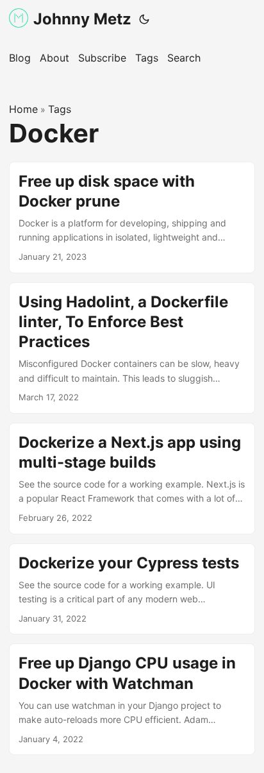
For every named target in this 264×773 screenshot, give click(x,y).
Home (23, 109)
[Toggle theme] (144, 19)
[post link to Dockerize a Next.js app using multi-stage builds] (132, 478)
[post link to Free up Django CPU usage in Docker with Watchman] (132, 699)
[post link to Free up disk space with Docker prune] (132, 217)
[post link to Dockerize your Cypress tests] (132, 589)
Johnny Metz (82, 19)
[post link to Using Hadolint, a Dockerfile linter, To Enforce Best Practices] (132, 348)
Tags (59, 109)
